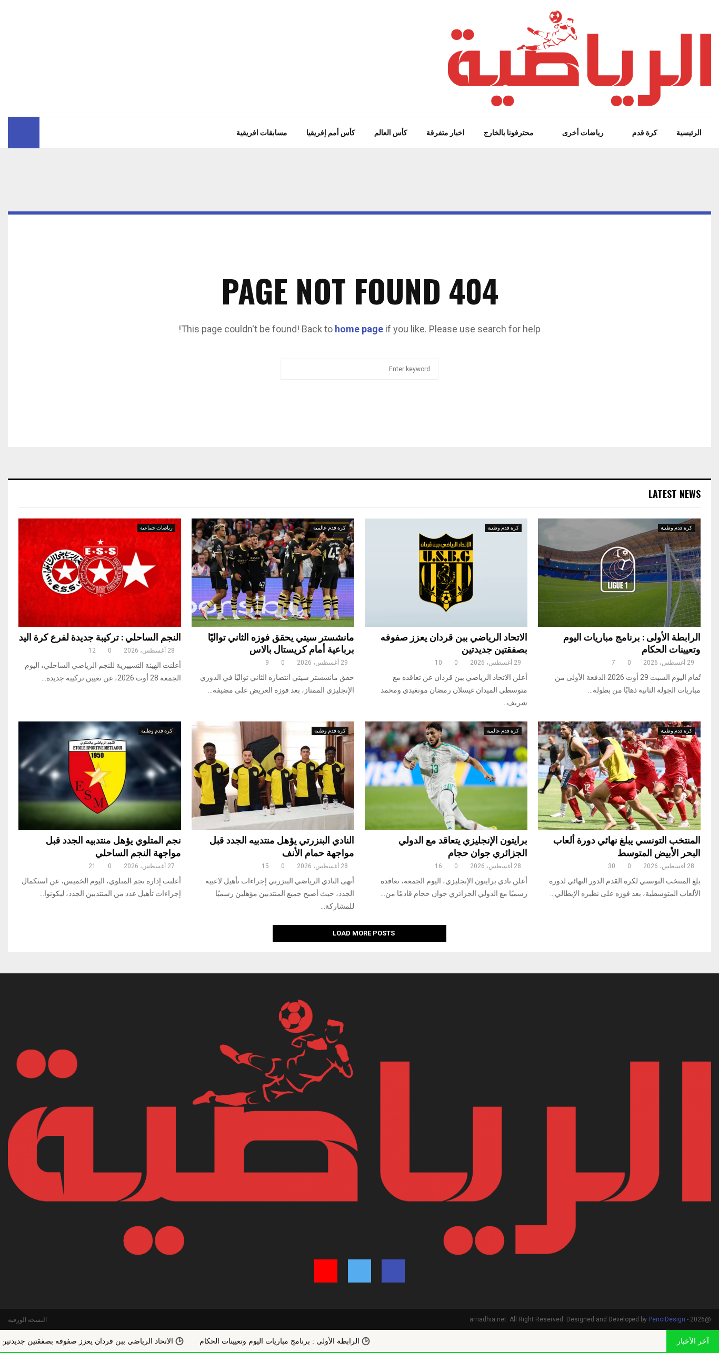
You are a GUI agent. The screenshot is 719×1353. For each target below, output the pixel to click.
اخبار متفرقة (445, 132)
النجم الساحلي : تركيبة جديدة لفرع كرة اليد (100, 638)
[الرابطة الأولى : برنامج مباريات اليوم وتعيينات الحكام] (619, 572)
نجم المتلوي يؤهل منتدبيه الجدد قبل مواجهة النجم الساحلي (113, 847)
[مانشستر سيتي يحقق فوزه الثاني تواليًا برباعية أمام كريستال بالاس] (273, 572)
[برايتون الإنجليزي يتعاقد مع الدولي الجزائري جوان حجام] (446, 775)
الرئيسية (689, 132)
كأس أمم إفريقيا (330, 132)
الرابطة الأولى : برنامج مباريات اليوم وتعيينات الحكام (632, 644)
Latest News (674, 494)
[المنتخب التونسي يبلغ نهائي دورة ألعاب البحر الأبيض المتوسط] (619, 775)
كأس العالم (390, 132)
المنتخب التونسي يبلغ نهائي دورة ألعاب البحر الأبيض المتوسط (627, 847)
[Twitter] (62, 132)
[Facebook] (73, 132)
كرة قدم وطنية (676, 528)
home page (359, 328)
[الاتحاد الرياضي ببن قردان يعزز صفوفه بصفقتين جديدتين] (446, 572)
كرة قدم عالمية (329, 528)
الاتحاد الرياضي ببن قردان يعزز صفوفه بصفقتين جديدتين (454, 644)
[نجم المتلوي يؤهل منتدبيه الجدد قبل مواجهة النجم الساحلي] (99, 775)
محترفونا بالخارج (509, 132)
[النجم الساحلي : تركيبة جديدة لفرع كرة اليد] (99, 572)
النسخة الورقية (27, 1320)
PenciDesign (666, 1319)
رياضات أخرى (583, 132)
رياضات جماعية (156, 528)
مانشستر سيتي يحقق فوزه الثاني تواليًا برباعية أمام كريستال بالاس (281, 644)
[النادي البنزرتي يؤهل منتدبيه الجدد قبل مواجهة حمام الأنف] (273, 775)
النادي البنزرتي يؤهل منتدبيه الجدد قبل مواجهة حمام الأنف (281, 847)
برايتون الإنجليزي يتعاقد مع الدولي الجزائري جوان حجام (462, 847)
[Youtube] (47, 132)
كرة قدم (644, 132)
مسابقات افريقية (261, 132)
